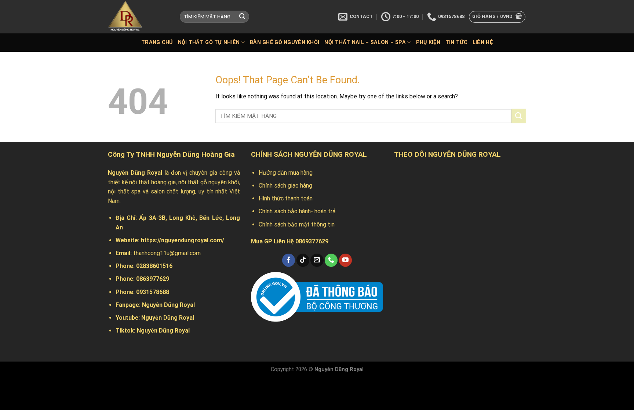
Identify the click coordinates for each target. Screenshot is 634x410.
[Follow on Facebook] (288, 260)
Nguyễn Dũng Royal (168, 304)
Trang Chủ (157, 42)
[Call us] (331, 260)
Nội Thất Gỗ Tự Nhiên (209, 42)
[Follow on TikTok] (302, 260)
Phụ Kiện (428, 42)
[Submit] (242, 17)
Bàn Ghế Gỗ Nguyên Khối (284, 42)
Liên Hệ (483, 42)
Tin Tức (456, 42)
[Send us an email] (316, 260)
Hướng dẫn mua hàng (286, 172)
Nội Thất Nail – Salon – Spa (365, 42)
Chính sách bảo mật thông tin (297, 224)
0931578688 (152, 292)
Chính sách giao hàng (285, 185)
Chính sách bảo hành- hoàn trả (297, 211)
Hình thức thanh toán (286, 198)
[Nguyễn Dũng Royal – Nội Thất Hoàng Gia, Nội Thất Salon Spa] (138, 16)
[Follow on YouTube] (345, 260)
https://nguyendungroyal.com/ (182, 240)
